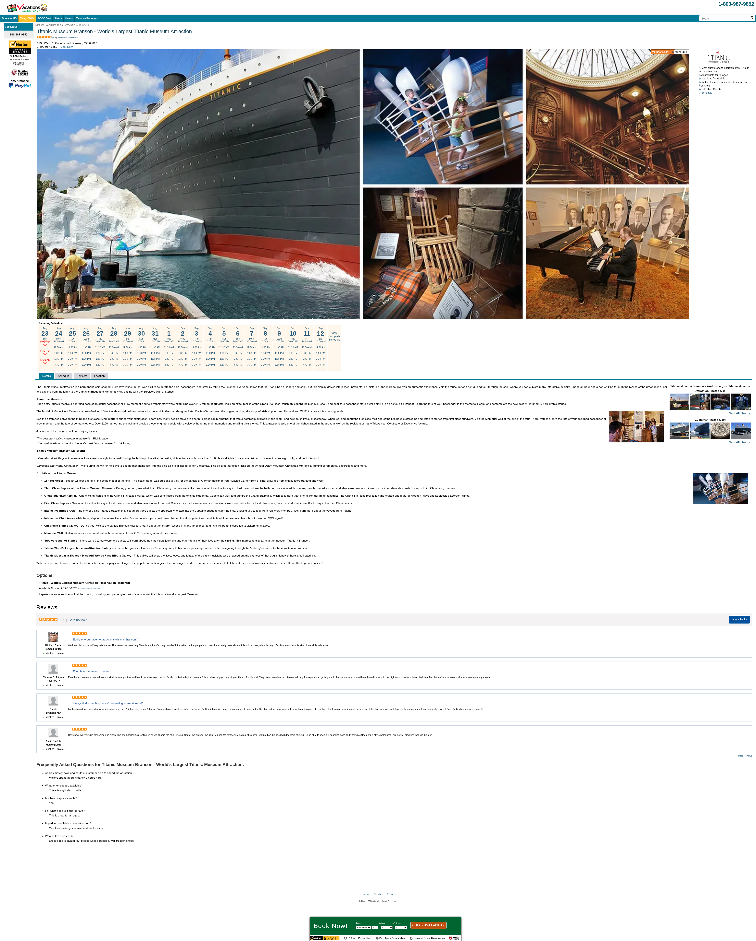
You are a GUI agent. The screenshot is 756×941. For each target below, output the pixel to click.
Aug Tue (73, 346)
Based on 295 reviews (68, 37)
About (366, 894)
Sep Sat (224, 346)
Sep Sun (238, 346)
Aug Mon (59, 346)
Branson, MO (9, 18)
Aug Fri (114, 346)
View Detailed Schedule (89, 588)
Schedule (706, 92)
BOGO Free (44, 18)
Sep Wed (183, 346)
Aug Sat (128, 346)
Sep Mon (252, 346)
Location (99, 375)
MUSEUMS (84, 25)
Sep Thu (197, 346)
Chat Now (66, 46)
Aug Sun (45, 345)
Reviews (82, 375)
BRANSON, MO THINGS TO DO (49, 25)
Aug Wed (86, 346)
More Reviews (745, 756)
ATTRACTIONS (71, 25)
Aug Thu (100, 346)
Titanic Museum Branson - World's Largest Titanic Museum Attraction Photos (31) (710, 399)
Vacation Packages (87, 18)
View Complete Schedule (334, 336)
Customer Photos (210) (722, 431)
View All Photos (739, 413)
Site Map (378, 894)
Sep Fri (210, 346)
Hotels (69, 18)
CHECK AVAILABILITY (428, 925)
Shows (58, 18)
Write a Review (739, 619)
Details (46, 375)
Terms (390, 894)
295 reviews (78, 620)
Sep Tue (169, 346)
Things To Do (27, 18)
